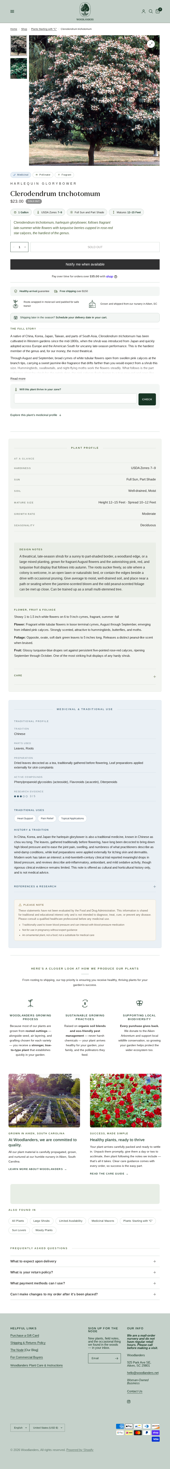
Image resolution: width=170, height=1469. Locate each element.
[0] (157, 11)
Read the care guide (107, 1173)
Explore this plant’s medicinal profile (33, 415)
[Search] (150, 11)
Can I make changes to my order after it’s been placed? (54, 1294)
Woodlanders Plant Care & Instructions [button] (36, 1365)
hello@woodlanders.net (143, 1372)
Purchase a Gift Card (24, 1335)
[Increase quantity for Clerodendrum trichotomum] (25, 247)
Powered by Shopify (80, 1450)
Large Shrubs (41, 1220)
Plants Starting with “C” (44, 29)
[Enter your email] (117, 1358)
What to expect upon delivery (33, 1261)
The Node (17, 1350)
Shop (24, 29)
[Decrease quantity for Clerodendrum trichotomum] (14, 247)
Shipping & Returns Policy (28, 1342)
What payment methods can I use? (37, 1283)
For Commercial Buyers (26, 1357)
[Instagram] (131, 1401)
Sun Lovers (19, 1230)
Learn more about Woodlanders (35, 1169)
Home (13, 29)
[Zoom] (151, 44)
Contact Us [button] (134, 1391)
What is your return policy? (31, 1272)
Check (147, 399)
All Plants (18, 1220)
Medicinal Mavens (103, 1220)
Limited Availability (71, 1220)
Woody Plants (44, 1230)
